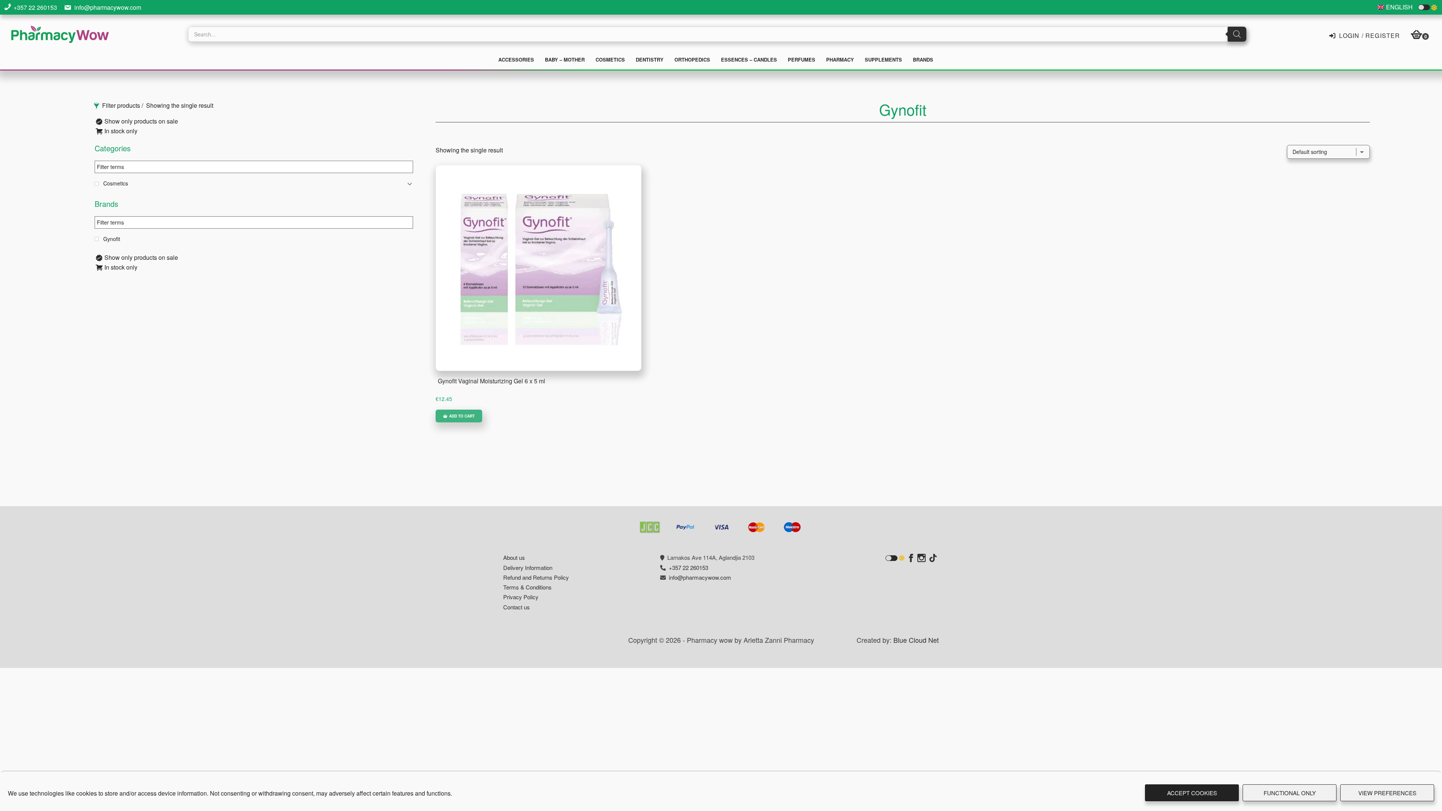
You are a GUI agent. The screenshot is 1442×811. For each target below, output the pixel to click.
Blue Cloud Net (916, 640)
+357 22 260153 (35, 7)
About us (514, 557)
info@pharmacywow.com (107, 7)
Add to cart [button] (462, 416)
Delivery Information (527, 567)
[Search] (1237, 34)
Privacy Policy (520, 597)
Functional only (1290, 793)
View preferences (1387, 793)
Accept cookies (1192, 793)
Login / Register (1368, 35)
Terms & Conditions (527, 587)
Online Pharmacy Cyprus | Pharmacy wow (60, 35)
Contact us (516, 607)
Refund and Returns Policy (536, 577)
